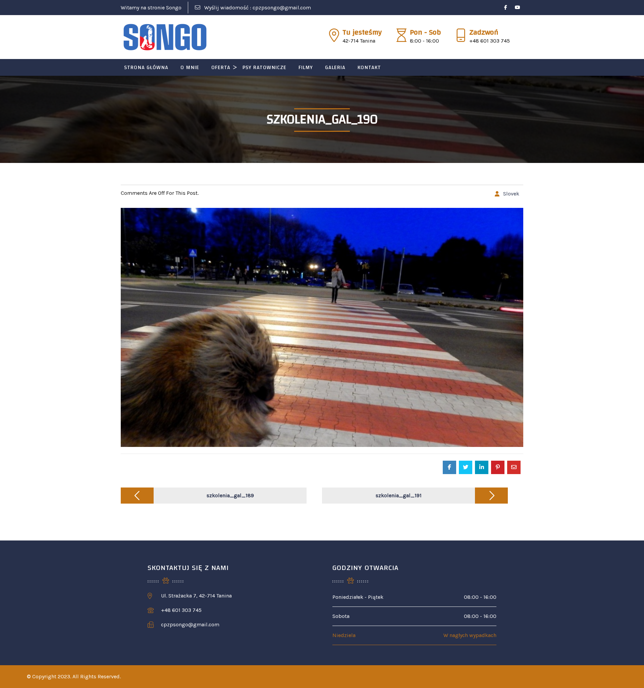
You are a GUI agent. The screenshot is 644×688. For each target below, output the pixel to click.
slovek (511, 193)
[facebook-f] (506, 7)
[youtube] (517, 7)
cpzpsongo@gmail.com (282, 7)
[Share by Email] (514, 467)
